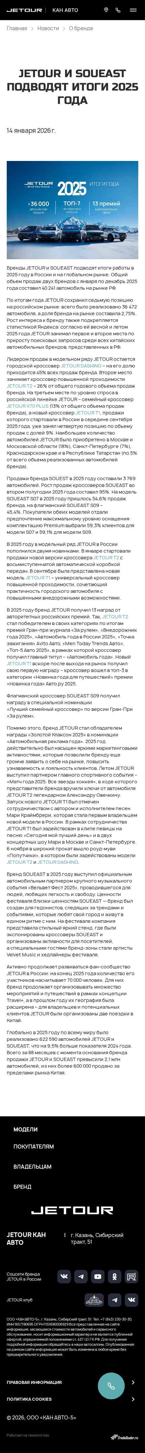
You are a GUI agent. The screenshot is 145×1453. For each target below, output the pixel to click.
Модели (25, 1129)
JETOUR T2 (19, 386)
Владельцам (32, 1167)
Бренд (22, 1187)
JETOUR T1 (88, 412)
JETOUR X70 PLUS (28, 406)
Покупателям (33, 1146)
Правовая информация (34, 1382)
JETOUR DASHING (81, 365)
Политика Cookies (29, 1399)
